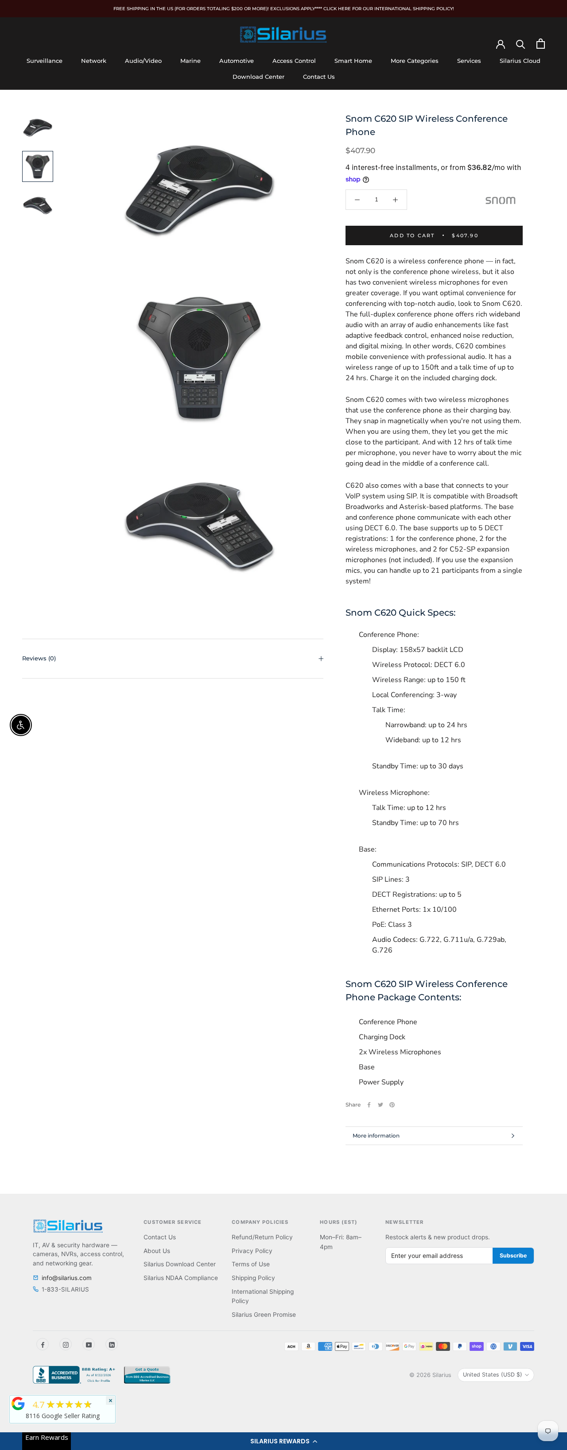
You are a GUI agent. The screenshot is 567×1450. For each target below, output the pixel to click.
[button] (283, 1441)
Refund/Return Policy (262, 1237)
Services (469, 60)
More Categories (415, 60)
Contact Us (319, 76)
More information (376, 1135)
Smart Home (353, 60)
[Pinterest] (392, 1104)
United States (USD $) (492, 1374)
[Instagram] (65, 1344)
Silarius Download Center (180, 1264)
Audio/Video (143, 60)
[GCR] (18, 1403)
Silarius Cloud (520, 60)
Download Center (258, 76)
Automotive (236, 60)
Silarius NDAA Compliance (181, 1277)
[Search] (520, 43)
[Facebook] (369, 1104)
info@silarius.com (67, 1277)
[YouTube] (88, 1344)
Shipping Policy (253, 1277)
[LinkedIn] (111, 1344)
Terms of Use (251, 1264)
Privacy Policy (252, 1250)
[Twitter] (380, 1104)
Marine (190, 60)
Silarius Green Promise (264, 1314)
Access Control (294, 60)
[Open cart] (540, 44)
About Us (157, 1250)
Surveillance (44, 60)
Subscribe (513, 1255)
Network (93, 60)
